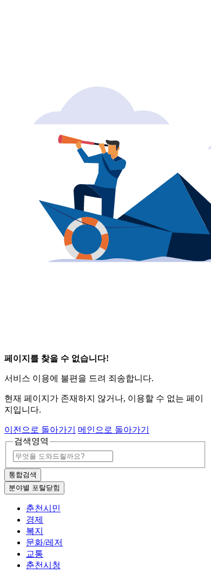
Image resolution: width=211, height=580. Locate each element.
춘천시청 (43, 565)
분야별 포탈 (34, 488)
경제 (34, 519)
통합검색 (23, 475)
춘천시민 (43, 508)
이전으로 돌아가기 (40, 429)
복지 (34, 531)
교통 (34, 553)
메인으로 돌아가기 (113, 429)
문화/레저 (44, 542)
